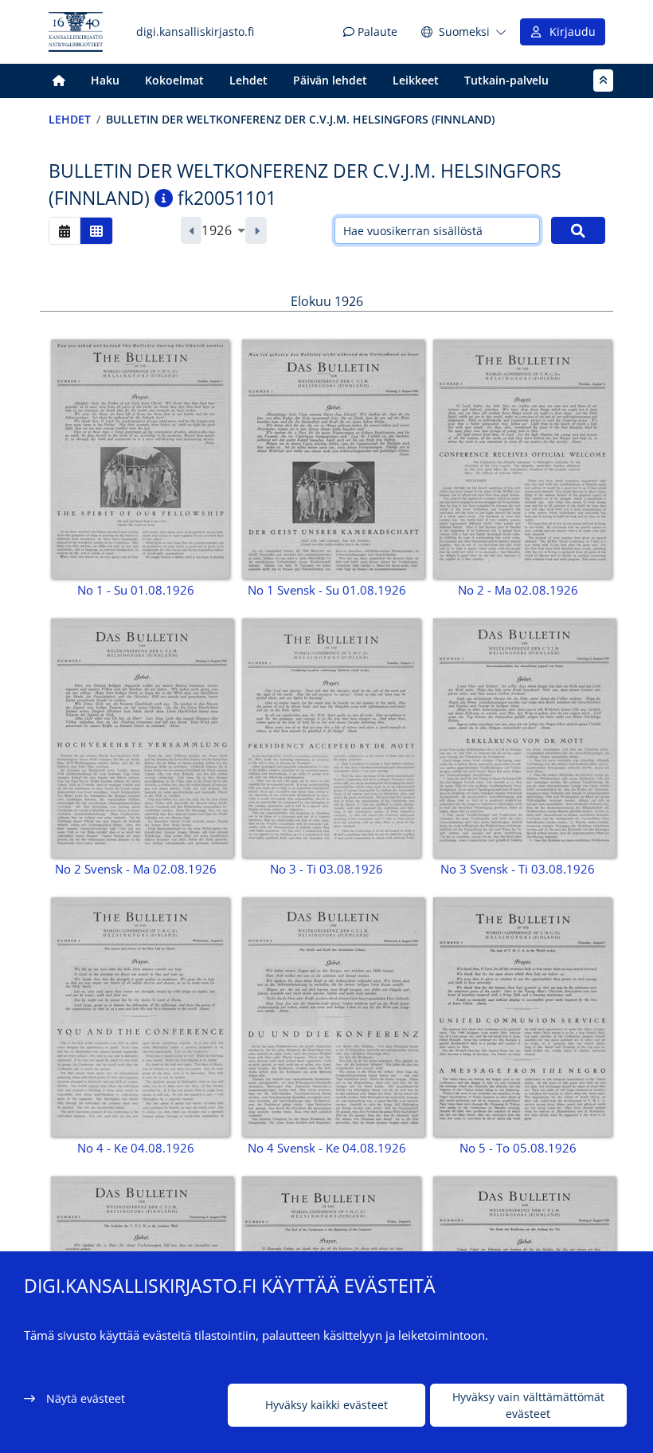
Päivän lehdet (330, 80)
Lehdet (248, 80)
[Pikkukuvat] (96, 231)
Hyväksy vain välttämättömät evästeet (528, 1405)
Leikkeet (416, 80)
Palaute (375, 31)
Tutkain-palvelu (506, 80)
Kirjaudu (569, 31)
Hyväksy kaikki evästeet (326, 1404)
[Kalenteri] (64, 231)
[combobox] (223, 230)
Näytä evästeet (85, 1398)
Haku (105, 80)
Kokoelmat (174, 80)
